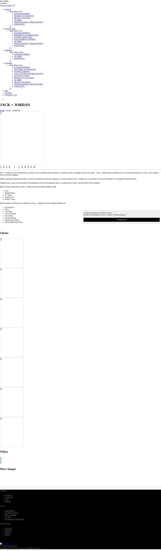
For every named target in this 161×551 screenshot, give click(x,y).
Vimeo (7, 535)
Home (2, 111)
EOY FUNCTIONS (21, 76)
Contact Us (9, 497)
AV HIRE (18, 20)
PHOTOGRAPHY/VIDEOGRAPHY (28, 22)
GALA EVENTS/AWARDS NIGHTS (28, 74)
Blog (6, 91)
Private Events (10, 29)
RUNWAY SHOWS (22, 72)
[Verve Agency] (6, 5)
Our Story (8, 93)
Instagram (8, 530)
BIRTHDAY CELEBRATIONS (26, 35)
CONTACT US (11, 95)
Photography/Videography (14, 519)
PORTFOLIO (19, 24)
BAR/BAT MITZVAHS (23, 37)
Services (8, 9)
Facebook (8, 528)
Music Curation (10, 515)
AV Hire (8, 517)
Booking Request (121, 219)
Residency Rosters (12, 513)
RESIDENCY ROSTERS (24, 16)
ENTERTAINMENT (22, 14)
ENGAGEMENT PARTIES (25, 39)
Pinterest (8, 533)
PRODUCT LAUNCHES (24, 78)
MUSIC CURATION (22, 18)
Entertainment (10, 511)
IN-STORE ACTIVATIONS (25, 69)
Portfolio (8, 501)
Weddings (8, 50)
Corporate (8, 63)
